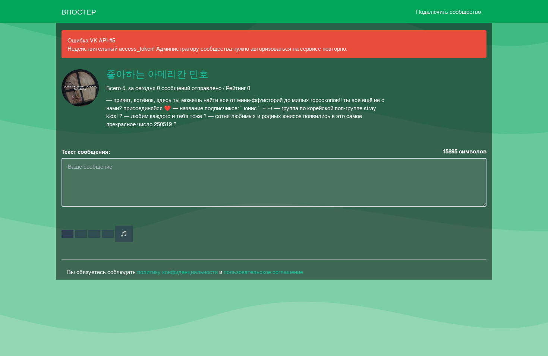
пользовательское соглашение (263, 272)
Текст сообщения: (86, 152)
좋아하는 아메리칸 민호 (157, 74)
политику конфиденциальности (177, 272)
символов (464, 151)
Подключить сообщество (448, 11)
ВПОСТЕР (79, 11)
